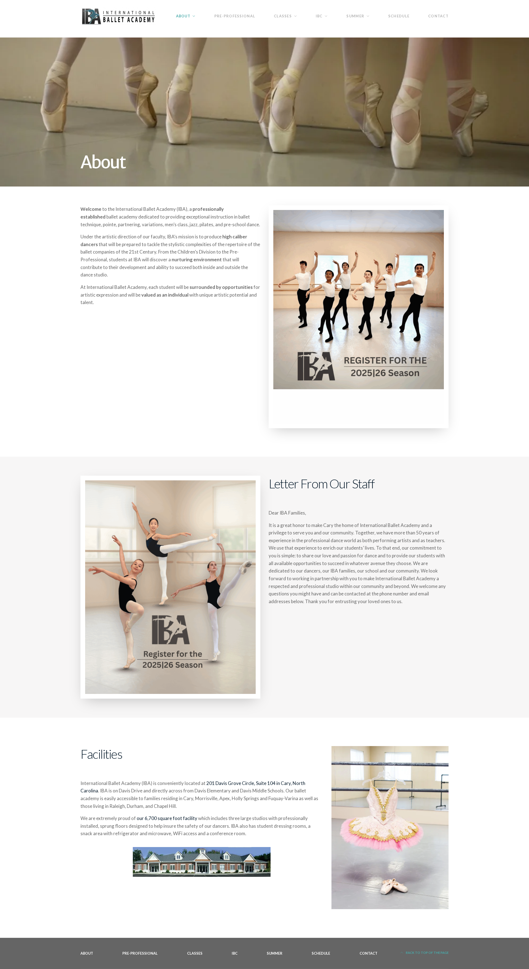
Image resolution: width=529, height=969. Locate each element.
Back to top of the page (427, 952)
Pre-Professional (234, 16)
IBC (319, 16)
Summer (355, 16)
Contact (438, 16)
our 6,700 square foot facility (167, 818)
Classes (283, 16)
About (183, 16)
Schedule (398, 16)
